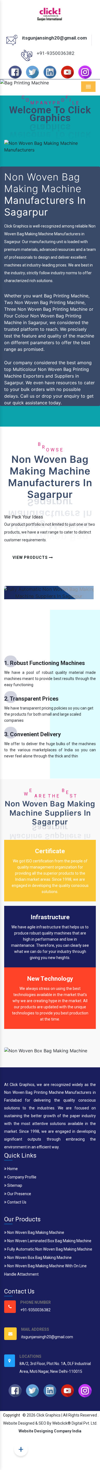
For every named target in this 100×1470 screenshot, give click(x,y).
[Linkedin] (50, 72)
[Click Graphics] (50, 13)
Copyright (11, 1415)
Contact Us (16, 1202)
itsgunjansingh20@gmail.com (54, 38)
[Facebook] (15, 72)
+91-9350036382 (55, 53)
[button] (7, 82)
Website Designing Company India (50, 1431)
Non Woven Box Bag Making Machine (39, 1257)
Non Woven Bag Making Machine (35, 1232)
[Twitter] (32, 72)
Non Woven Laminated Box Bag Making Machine (48, 1241)
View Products (30, 557)
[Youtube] (67, 72)
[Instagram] (85, 72)
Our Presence (18, 1194)
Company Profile (21, 1177)
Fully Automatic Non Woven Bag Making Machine (49, 1249)
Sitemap (14, 1185)
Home (12, 1168)
